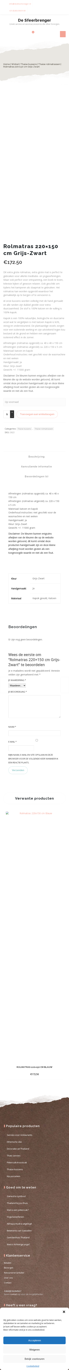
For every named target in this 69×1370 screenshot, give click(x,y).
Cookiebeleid (32, 1366)
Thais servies (13, 1155)
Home (6, 64)
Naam (12, 726)
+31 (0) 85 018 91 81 (17, 10)
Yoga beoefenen (15, 1216)
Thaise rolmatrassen (49, 64)
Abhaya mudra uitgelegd (19, 1223)
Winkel (15, 64)
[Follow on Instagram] (62, 4)
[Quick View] (51, 1074)
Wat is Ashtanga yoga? (18, 1244)
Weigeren (34, 1349)
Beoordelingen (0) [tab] (36, 476)
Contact (7, 1282)
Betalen (7, 1262)
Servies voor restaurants (19, 1134)
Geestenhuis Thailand (18, 1237)
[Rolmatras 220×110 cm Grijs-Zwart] (4, 685)
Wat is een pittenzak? (18, 1209)
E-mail (12, 741)
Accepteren (34, 1340)
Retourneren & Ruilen (14, 1272)
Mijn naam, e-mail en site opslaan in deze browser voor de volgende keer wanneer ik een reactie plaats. (33, 758)
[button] (64, 1311)
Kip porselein (13, 1176)
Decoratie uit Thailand (18, 1148)
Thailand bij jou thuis (17, 1203)
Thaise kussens (28, 64)
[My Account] (25, 34)
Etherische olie (14, 1141)
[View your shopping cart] (31, 34)
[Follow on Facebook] (55, 4)
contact (13, 1294)
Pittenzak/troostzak (17, 1162)
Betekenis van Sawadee (19, 1230)
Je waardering (17, 680)
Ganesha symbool (16, 1196)
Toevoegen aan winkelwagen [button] (31, 1074)
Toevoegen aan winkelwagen (37, 414)
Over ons (8, 1277)
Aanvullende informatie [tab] (36, 466)
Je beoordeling (17, 691)
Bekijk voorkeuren (34, 1358)
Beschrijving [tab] (36, 456)
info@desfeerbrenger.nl (20, 4)
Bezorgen (8, 1267)
